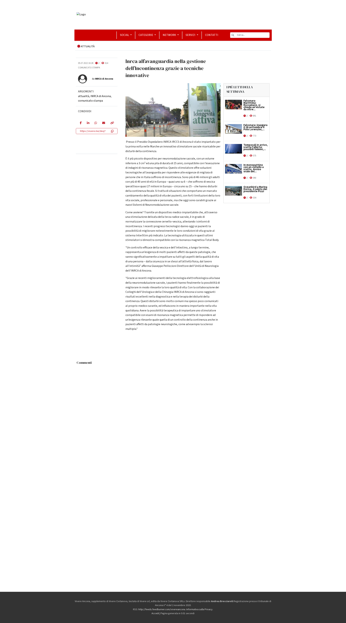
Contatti (211, 35)
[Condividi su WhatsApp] (96, 123)
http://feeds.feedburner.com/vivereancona (161, 609)
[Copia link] (111, 123)
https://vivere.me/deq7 (92, 131)
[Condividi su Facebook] (80, 123)
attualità (83, 96)
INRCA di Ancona (100, 96)
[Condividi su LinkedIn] (88, 123)
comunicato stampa (90, 101)
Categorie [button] (146, 35)
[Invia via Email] (103, 123)
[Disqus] (173, 411)
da (102, 78)
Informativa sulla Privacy (199, 609)
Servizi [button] (191, 35)
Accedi (155, 613)
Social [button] (125, 35)
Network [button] (170, 35)
